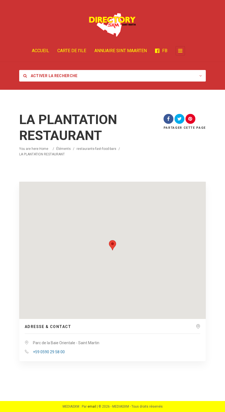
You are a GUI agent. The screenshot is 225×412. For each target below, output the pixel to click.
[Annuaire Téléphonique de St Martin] (112, 24)
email (92, 406)
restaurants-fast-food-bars (96, 149)
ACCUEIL (40, 50)
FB (164, 50)
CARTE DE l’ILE (71, 50)
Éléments (63, 149)
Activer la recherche (53, 76)
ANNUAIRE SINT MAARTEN (120, 50)
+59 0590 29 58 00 (49, 352)
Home (43, 149)
